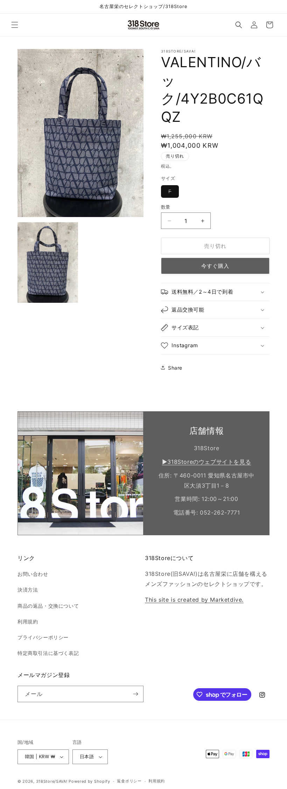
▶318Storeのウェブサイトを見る (206, 461)
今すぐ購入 (215, 266)
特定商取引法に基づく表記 (48, 653)
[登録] (135, 694)
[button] (14, 25)
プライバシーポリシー (43, 637)
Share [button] (175, 368)
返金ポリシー (129, 780)
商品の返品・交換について (48, 606)
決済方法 (28, 590)
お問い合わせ (33, 574)
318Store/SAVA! (52, 781)
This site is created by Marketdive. (194, 599)
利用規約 (28, 621)
